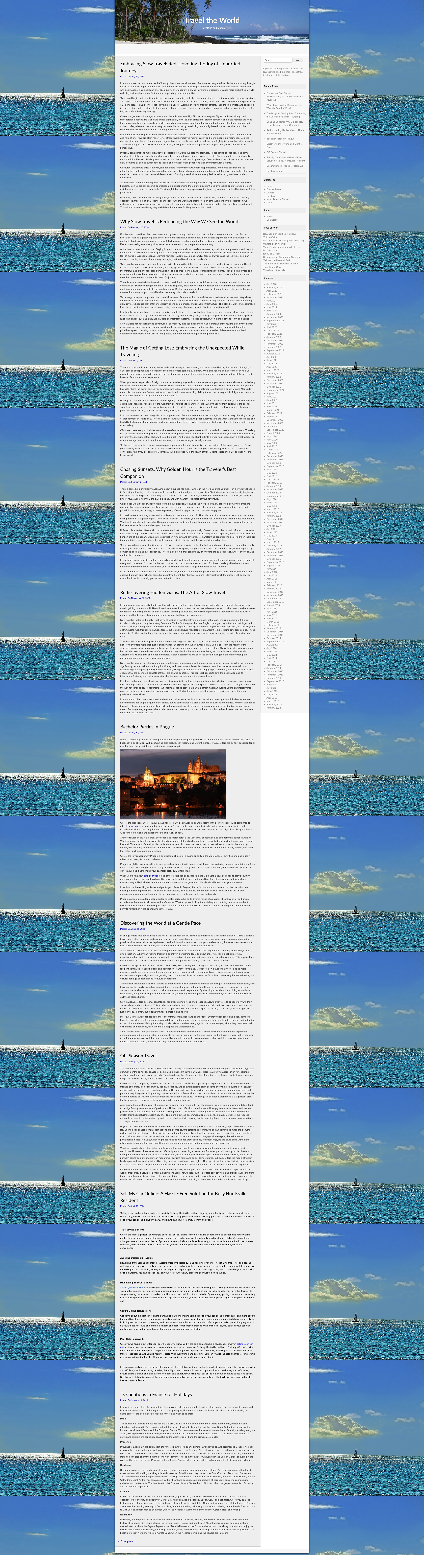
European (131, 826)
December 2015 (274, 592)
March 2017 (272, 542)
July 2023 (271, 324)
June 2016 (272, 572)
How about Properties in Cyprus (279, 233)
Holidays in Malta (275, 171)
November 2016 (274, 555)
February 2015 (274, 625)
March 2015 (272, 621)
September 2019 (275, 466)
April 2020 (271, 446)
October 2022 (273, 347)
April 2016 (271, 578)
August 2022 (273, 353)
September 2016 (275, 562)
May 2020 (271, 443)
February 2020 (274, 453)
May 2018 (271, 506)
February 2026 (274, 287)
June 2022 (272, 360)
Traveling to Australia (274, 270)
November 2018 (274, 489)
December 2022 (274, 340)
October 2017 (273, 525)
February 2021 (274, 413)
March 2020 (272, 449)
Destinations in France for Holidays (156, 1394)
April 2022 (271, 367)
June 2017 (272, 532)
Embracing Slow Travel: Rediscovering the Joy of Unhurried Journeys (284, 96)
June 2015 (272, 611)
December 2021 (274, 380)
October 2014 (273, 638)
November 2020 (274, 423)
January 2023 (273, 337)
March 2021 (272, 410)
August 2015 (273, 605)
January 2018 (273, 515)
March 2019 (272, 479)
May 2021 (271, 403)
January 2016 (273, 588)
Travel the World (212, 20)
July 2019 (271, 469)
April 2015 (271, 618)
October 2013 (273, 678)
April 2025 (271, 290)
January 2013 (273, 707)
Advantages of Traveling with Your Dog (283, 240)
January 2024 (273, 314)
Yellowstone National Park (276, 260)
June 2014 (272, 651)
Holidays (270, 196)
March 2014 (272, 661)
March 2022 (272, 370)
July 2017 (271, 529)
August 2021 (273, 393)
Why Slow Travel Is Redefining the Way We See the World (179, 221)
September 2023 (275, 320)
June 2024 (272, 304)
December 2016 (274, 552)
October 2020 (273, 426)
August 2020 (273, 433)
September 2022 (275, 350)
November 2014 (274, 635)
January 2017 (273, 549)
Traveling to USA (272, 267)
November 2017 (274, 522)
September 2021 (275, 390)
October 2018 (273, 492)
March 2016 (272, 582)
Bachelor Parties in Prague (147, 727)
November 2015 (274, 595)
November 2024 (274, 297)
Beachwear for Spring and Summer (281, 257)
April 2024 (271, 310)
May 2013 (271, 694)
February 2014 (274, 664)
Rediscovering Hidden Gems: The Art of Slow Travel (172, 592)
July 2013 (271, 688)
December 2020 (274, 419)
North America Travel (277, 199)
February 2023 (274, 333)
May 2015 (271, 615)
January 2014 (273, 668)
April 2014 (271, 658)
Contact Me (272, 219)
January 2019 (273, 486)
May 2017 (271, 535)
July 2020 (271, 436)
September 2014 (275, 641)
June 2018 (272, 502)
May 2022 (271, 363)
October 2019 (273, 463)
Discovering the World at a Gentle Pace (160, 923)
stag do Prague (152, 875)
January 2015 (273, 628)
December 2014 (274, 631)
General (270, 192)
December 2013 (274, 671)
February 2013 (274, 704)
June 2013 (272, 691)
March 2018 (272, 509)
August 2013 (273, 684)
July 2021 (271, 396)
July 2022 (271, 357)
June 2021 (272, 400)
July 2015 (271, 608)
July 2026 (271, 284)
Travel (269, 202)
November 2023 (274, 317)
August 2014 (273, 645)
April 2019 (271, 476)
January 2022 (273, 376)
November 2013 (274, 674)
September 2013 (275, 681)
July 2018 (271, 499)
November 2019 (274, 459)
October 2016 (273, 558)
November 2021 (274, 383)
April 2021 (271, 406)
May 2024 (271, 307)
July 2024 (271, 300)
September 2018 (275, 496)
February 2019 (274, 482)
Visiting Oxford (270, 237)
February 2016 (274, 585)
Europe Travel (273, 189)
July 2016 (271, 568)
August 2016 (273, 565)
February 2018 (274, 512)
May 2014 (271, 654)
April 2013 (271, 697)
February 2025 (274, 294)
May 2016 (271, 575)
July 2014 (271, 648)
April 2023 (271, 327)
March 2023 (272, 330)
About (269, 216)
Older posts (125, 1541)
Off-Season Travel (138, 1056)
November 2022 (274, 343)
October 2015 (273, 598)
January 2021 (273, 416)
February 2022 (274, 373)
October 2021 (273, 386)
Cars (268, 186)
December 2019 (274, 456)
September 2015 (275, 602)
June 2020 (272, 439)
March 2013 (272, 701)
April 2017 (271, 539)
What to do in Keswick (274, 243)
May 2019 (271, 472)
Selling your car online (131, 1287)
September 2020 (275, 429)
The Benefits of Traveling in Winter (281, 263)
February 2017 (274, 545)
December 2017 (274, 519)
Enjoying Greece (272, 253)
